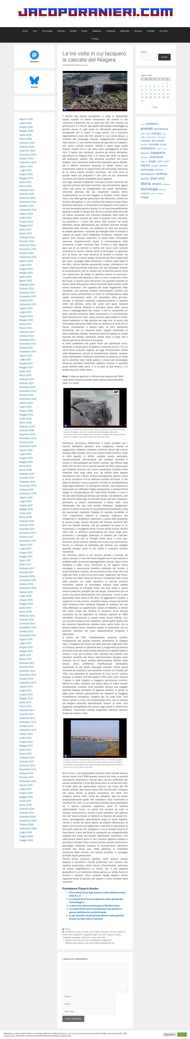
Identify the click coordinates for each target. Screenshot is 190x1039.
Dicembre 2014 (27, 671)
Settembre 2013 (27, 730)
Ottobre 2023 (26, 253)
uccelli (153, 193)
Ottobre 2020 (26, 395)
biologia (156, 133)
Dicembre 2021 (27, 340)
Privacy (95, 38)
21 (159, 94)
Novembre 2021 (27, 343)
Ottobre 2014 (26, 678)
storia (93, 937)
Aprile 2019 (25, 466)
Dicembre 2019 (27, 434)
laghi (95, 934)
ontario (118, 934)
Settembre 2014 (27, 682)
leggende (144, 161)
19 (150, 94)
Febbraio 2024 (27, 237)
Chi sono (163, 31)
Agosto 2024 (26, 213)
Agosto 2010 (26, 785)
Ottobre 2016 (26, 584)
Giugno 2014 (26, 694)
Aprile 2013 (25, 749)
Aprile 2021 (25, 371)
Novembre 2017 (27, 533)
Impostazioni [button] (170, 1034)
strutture (166, 184)
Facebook (110, 31)
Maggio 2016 (26, 604)
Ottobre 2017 (26, 537)
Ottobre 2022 (26, 300)
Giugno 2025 (26, 174)
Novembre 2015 (27, 627)
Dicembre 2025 (27, 150)
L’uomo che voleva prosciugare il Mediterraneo (94, 905)
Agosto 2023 (26, 261)
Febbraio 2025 (27, 190)
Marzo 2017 (25, 564)
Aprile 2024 (25, 229)
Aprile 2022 (25, 324)
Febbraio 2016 (26, 615)
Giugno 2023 (26, 269)
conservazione (151, 137)
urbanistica (160, 193)
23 (168, 94)
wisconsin (101, 937)
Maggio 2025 (26, 178)
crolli (91, 932)
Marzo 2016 (25, 611)
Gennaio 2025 (26, 194)
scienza (161, 174)
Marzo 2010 (25, 805)
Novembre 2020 (27, 391)
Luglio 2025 (25, 170)
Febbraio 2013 (26, 757)
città (142, 137)
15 (163, 90)
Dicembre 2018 (27, 481)
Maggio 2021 (26, 367)
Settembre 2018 (27, 493)
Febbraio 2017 (26, 568)
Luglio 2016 (25, 596)
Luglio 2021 (25, 359)
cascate (85, 932)
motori (166, 161)
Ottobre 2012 (26, 773)
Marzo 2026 (25, 138)
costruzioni (161, 137)
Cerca (144, 52)
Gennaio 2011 (26, 777)
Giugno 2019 (26, 458)
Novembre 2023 (27, 249)
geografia (78, 934)
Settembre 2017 (27, 540)
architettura (161, 129)
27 (155, 97)
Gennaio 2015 (26, 667)
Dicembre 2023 (27, 245)
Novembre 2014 (27, 674)
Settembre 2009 (28, 828)
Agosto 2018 (25, 497)
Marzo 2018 (25, 517)
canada (77, 932)
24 (142, 97)
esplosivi (121, 932)
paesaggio (76, 937)
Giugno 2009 (26, 836)
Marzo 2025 (25, 186)
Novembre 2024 (27, 202)
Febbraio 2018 (26, 521)
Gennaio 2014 (26, 714)
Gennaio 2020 (26, 430)
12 (150, 90)
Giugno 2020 (26, 410)
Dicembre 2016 (27, 576)
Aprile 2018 (25, 513)
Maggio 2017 (26, 556)
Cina (164, 134)
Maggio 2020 (26, 414)
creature (145, 140)
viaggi (144, 197)
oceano (154, 165)
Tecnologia (47, 31)
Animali (73, 31)
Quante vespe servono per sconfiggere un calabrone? (88, 940)
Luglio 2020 (25, 406)
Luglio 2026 (25, 123)
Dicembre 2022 (27, 292)
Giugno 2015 (26, 647)
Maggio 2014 (26, 698)
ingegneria (87, 934)
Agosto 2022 (26, 308)
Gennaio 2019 (26, 477)
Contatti (150, 31)
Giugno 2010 (26, 793)
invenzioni (156, 157)
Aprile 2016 (25, 608)
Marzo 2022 (25, 328)
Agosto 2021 (25, 355)
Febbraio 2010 (26, 808)
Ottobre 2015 (26, 631)
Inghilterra (144, 157)
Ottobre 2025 (26, 158)
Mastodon (125, 31)
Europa (163, 144)
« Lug (154, 107)
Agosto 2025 (26, 166)
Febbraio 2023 (27, 284)
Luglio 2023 (25, 265)
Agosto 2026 (26, 119)
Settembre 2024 (27, 209)
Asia (148, 133)
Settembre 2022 (27, 304)
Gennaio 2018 (26, 525)
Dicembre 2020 (27, 387)
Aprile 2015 (25, 655)
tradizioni (162, 190)
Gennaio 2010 (26, 812)
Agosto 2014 (26, 686)
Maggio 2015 (26, 651)
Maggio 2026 (26, 131)
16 (168, 90)
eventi (65, 934)
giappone (145, 153)
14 (159, 90)
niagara (110, 934)
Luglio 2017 (25, 548)
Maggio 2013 (26, 745)
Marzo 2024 (25, 233)
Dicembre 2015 (27, 623)
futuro (165, 149)
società (145, 178)
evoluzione (148, 148)
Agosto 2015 (25, 639)
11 (146, 90)
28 (159, 97)
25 (146, 97)
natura (145, 165)
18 (146, 94)
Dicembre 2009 (27, 816)
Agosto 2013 (26, 734)
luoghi (152, 161)
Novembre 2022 (27, 296)
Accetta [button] (182, 1034)
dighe (96, 932)
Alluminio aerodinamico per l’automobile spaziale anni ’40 (89, 943)
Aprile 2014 (25, 702)
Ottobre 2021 (26, 347)
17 (142, 94)
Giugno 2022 (26, 316)
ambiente (69, 932)
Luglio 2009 (25, 832)
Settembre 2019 (27, 446)
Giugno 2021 (26, 363)
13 (155, 90)
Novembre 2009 (27, 820)
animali (147, 128)
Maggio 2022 (26, 320)
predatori (159, 170)
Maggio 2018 (26, 509)
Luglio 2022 (25, 312)
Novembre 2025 (27, 154)
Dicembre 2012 (27, 765)
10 (142, 90)
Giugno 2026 (26, 127)
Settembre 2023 (27, 257)
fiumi (71, 934)
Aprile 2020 (25, 418)
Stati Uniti (86, 937)
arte (143, 133)
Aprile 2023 (25, 276)
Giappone (96, 31)
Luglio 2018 (25, 501)
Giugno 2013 (26, 742)
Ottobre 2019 (26, 442)
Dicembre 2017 (27, 529)
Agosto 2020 (26, 403)
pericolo (163, 165)
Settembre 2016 (27, 588)
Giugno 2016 (26, 600)
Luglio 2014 (25, 690)
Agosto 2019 (26, 450)
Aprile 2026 (25, 135)
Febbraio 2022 (27, 332)
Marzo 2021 (25, 375)
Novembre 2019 (27, 438)
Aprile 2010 (25, 801)
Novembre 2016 (27, 580)
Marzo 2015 (25, 659)
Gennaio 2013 (26, 761)
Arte (35, 31)
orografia (66, 937)
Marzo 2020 (25, 422)
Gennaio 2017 (26, 572)
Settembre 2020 (27, 399)
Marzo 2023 (25, 280)
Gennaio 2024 (26, 241)
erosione (112, 932)
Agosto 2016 (26, 592)
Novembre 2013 (27, 722)
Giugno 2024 (26, 221)
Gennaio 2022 (26, 336)
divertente (144, 144)
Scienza (61, 31)
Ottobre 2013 (26, 726)
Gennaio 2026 (26, 146)
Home (25, 31)
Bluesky (138, 31)
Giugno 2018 (26, 505)
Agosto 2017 (25, 544)
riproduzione (148, 173)
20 (155, 94)
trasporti (145, 193)
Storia (84, 31)
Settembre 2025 (27, 162)
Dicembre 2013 (27, 718)
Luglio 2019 (25, 454)
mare (159, 161)
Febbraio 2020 (27, 426)
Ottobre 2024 (26, 206)
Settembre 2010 (27, 781)
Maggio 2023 (26, 272)
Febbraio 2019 (26, 474)
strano (156, 184)
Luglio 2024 (25, 217)
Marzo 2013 (25, 753)
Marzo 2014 (25, 706)
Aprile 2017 (25, 560)
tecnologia (149, 189)
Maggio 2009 (26, 840)
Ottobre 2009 (26, 824)
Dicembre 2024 (27, 198)
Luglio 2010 (25, 789)
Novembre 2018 (27, 485)
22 (163, 94)
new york (102, 934)
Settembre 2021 (27, 351)
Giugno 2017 (26, 552)
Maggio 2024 (26, 225)
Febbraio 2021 (26, 379)
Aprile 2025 (25, 182)
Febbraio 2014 (26, 710)
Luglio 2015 (25, 643)
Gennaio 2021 (26, 383)
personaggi (147, 169)
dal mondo (158, 140)
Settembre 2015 (27, 635)
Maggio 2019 (26, 462)
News (67, 929)
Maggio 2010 (26, 797)
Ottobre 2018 (26, 489)
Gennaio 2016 (26, 619)
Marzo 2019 (25, 470)
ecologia (104, 932)
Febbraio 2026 (27, 142)
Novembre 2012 (27, 769)
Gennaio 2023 (26, 288)
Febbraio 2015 (26, 663)
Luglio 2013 (25, 738)
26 (151, 97)
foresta (158, 149)
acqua (143, 124)
